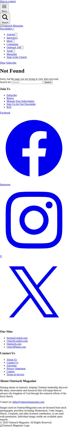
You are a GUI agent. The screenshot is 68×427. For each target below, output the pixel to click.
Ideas (9, 41)
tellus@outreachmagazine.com (28, 402)
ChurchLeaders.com (17, 341)
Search (48, 82)
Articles (11, 34)
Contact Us (12, 362)
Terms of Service (15, 374)
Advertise (12, 365)
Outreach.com (14, 343)
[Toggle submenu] (16, 34)
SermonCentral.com (17, 338)
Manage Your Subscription (20, 101)
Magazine (12, 54)
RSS (9, 107)
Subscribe (11, 62)
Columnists (12, 44)
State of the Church (17, 57)
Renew (10, 98)
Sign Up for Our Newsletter (21, 104)
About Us (12, 359)
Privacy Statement (16, 368)
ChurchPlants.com (16, 346)
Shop (2, 62)
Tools (9, 50)
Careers (11, 371)
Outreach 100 (14, 47)
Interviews (12, 37)
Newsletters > (7, 28)
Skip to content (8, 1)
